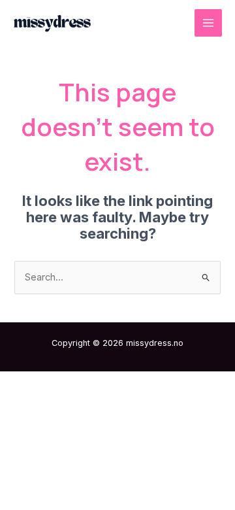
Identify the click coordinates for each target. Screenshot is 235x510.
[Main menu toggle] (208, 23)
